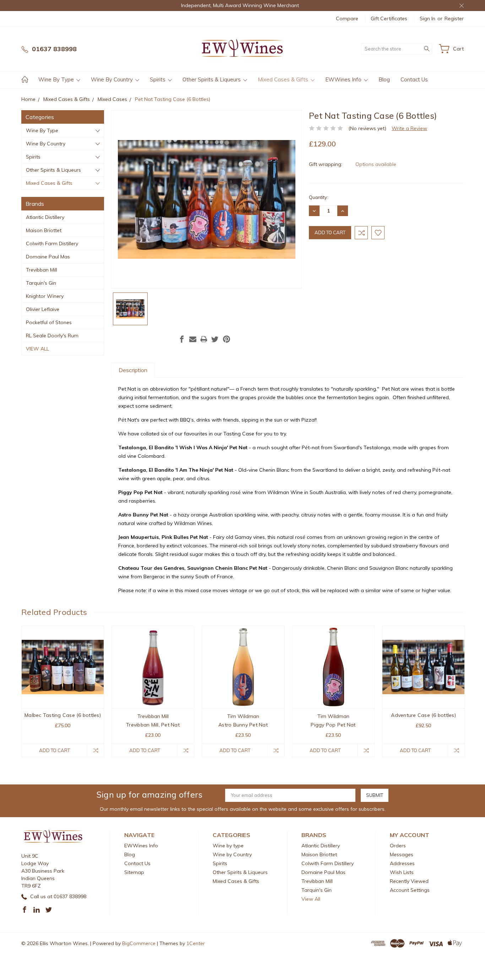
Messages (401, 854)
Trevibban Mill (41, 270)
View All (37, 348)
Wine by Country (112, 79)
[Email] (192, 339)
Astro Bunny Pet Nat (243, 725)
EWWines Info (344, 79)
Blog (384, 79)
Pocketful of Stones (49, 322)
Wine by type (56, 79)
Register (454, 18)
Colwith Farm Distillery (52, 243)
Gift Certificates (389, 18)
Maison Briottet (43, 230)
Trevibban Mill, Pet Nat (153, 725)
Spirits (158, 79)
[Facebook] (181, 339)
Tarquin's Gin (41, 283)
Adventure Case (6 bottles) (423, 715)
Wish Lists (402, 872)
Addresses (402, 863)
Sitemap (134, 872)
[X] (214, 339)
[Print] (203, 339)
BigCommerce (139, 943)
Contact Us (414, 79)
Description (133, 370)
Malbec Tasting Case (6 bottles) (62, 715)
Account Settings (410, 890)
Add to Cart (54, 750)
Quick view (62, 683)
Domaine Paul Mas (48, 256)
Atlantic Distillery (45, 217)
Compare (347, 18)
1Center (195, 943)
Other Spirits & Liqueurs (212, 79)
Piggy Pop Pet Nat (333, 725)
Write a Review (409, 128)
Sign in (427, 18)
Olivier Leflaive (42, 309)
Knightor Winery (45, 296)
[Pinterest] (226, 339)
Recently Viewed (409, 881)
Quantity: (318, 197)
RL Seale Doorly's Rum (52, 335)
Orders (398, 845)
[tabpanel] (63, 691)
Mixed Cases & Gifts (284, 79)
